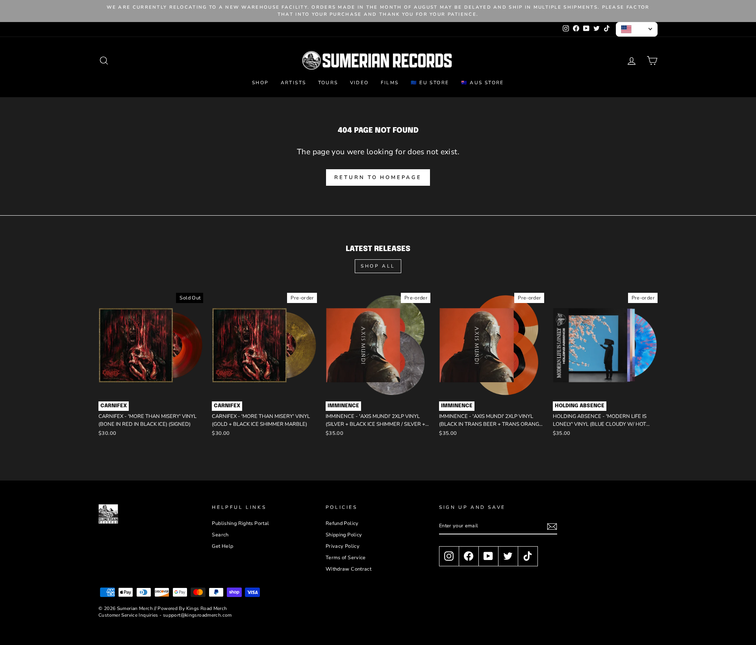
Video (359, 82)
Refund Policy (342, 523)
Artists (293, 82)
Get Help (222, 546)
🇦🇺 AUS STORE (482, 82)
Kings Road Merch (206, 608)
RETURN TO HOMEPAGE (377, 177)
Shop (260, 82)
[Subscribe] (552, 526)
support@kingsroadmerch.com (197, 615)
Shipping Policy (344, 534)
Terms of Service (346, 557)
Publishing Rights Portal (240, 523)
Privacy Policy (342, 546)
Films (390, 82)
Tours (328, 82)
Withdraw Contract (348, 569)
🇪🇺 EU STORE (430, 82)
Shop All (378, 266)
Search (220, 534)
